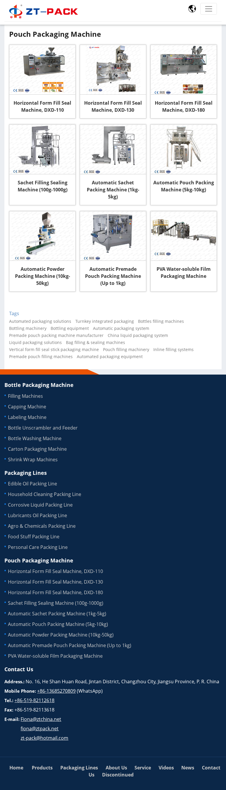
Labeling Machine (27, 417)
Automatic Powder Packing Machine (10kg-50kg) (42, 276)
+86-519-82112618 (34, 700)
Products (42, 767)
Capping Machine (27, 406)
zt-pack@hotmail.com (44, 738)
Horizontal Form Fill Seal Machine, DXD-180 (183, 106)
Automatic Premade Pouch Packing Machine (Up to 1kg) (113, 276)
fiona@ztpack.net (40, 728)
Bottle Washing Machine (35, 438)
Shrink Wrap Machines (33, 459)
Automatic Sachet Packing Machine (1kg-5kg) (113, 189)
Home (16, 767)
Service (142, 767)
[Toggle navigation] (208, 9)
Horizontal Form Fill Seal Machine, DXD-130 (113, 106)
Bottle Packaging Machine (39, 384)
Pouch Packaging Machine (38, 560)
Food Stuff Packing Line (33, 536)
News (187, 767)
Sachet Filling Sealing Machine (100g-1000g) (42, 186)
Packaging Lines (25, 472)
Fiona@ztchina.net (41, 719)
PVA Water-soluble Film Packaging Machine (184, 272)
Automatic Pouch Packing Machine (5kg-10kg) (183, 186)
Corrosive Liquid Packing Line (40, 505)
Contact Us (18, 669)
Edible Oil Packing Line (32, 483)
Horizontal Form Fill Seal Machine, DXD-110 (42, 106)
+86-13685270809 (56, 691)
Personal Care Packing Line (38, 547)
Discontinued (118, 774)
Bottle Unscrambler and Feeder (43, 428)
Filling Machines (25, 396)
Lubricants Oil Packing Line (37, 515)
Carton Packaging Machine (37, 449)
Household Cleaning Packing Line (44, 494)
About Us (116, 767)
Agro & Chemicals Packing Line (42, 526)
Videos (166, 767)
